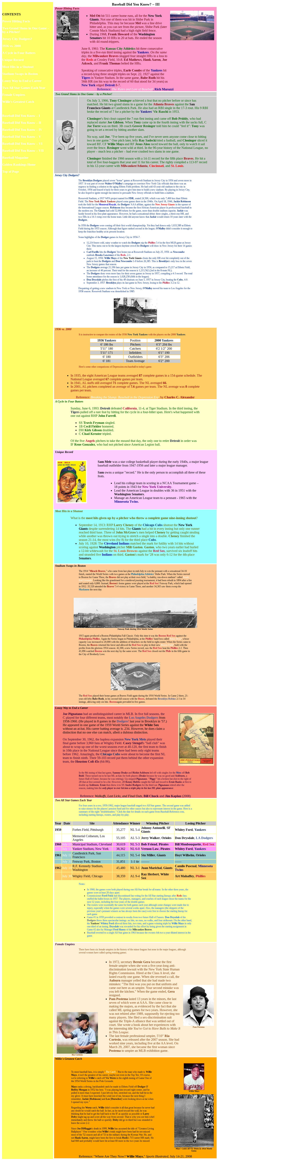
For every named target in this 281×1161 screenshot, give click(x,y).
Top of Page (10, 171)
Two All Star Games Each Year (23, 88)
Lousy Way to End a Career (22, 81)
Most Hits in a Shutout (18, 67)
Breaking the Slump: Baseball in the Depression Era (125, 397)
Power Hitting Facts (16, 21)
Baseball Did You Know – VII (23, 150)
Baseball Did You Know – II (21, 122)
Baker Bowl (175, 638)
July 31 (67, 861)
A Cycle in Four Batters (18, 53)
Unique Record (13, 60)
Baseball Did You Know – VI (22, 143)
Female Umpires (13, 95)
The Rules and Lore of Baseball (132, 89)
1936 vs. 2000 (11, 46)
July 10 (67, 868)
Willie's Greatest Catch (18, 101)
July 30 (67, 876)
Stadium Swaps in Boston (20, 74)
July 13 (67, 849)
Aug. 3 (66, 838)
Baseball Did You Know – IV (22, 129)
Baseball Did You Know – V (21, 136)
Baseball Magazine (15, 157)
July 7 (67, 829)
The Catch (111, 1071)
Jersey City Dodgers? (17, 39)
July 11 (66, 844)
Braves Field (167, 645)
